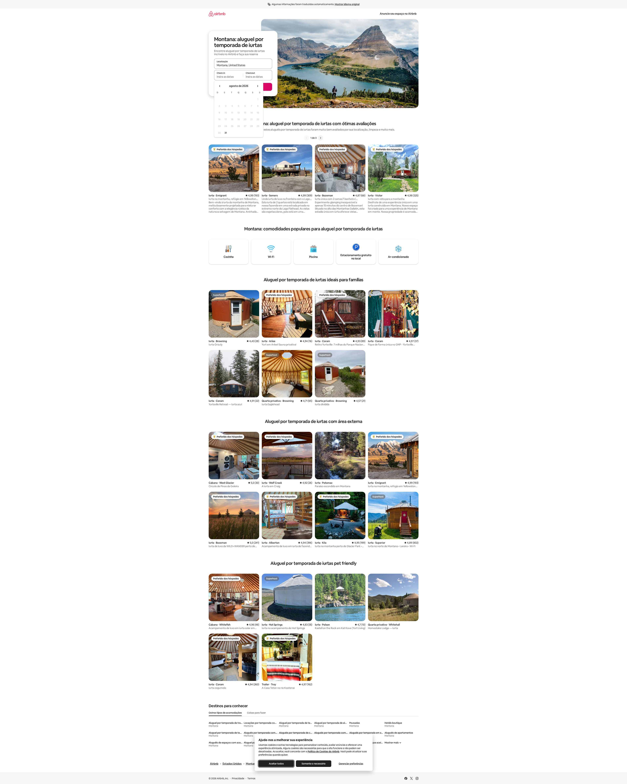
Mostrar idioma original (347, 4)
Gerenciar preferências (351, 763)
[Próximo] (320, 138)
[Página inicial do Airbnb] (217, 14)
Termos (251, 778)
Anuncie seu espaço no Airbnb (398, 13)
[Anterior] (306, 138)
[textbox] (228, 77)
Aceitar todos (276, 763)
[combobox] (243, 65)
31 (226, 132)
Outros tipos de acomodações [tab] (225, 712)
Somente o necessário (314, 763)
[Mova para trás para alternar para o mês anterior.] (220, 86)
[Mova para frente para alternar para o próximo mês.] (258, 86)
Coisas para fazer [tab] (256, 712)
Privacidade (238, 778)
